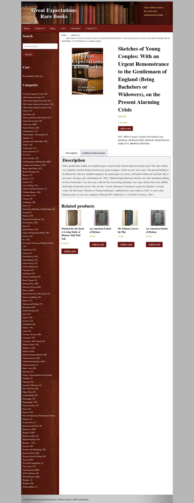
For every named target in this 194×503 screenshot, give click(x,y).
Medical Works (29, 344)
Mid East (26, 348)
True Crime (27, 466)
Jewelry (26, 321)
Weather (26, 480)
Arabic (25, 144)
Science (26, 446)
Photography (27, 402)
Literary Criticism (30, 334)
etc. (24, 239)
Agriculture (27, 114)
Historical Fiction (30, 287)
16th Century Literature (32, 97)
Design (25, 212)
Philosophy (27, 399)
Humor (25, 300)
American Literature (31, 121)
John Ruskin (27, 324)
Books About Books (30, 168)
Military (26, 351)
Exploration (27, 249)
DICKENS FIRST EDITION (141, 140)
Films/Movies (28, 256)
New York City (28, 388)
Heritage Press (28, 283)
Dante (25, 205)
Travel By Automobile (31, 463)
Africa (25, 111)
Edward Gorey (28, 229)
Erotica (25, 236)
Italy (24, 314)
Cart (62, 28)
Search (28, 54)
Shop (52, 28)
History (25, 290)
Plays (25, 409)
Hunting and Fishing (30, 304)
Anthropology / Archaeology (34, 134)
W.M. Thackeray (29, 473)
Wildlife (26, 483)
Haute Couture (28, 280)
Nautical (26, 382)
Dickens (26, 216)
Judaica (26, 327)
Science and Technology (32, 449)
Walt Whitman (28, 476)
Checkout (75, 28)
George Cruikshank (30, 276)
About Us (40, 28)
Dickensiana (27, 222)
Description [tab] (71, 153)
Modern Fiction (29, 358)
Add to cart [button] (70, 251)
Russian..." (27, 443)
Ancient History (29, 127)
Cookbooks (27, 202)
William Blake (28, 487)
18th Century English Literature (35, 100)
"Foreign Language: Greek (33, 94)
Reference (27, 429)
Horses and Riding (30, 297)
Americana (27, 124)
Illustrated (27, 307)
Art (24, 155)
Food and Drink (29, 266)
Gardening (27, 273)
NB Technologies (81, 499)
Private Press (28, 422)
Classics (26, 199)
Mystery (26, 371)
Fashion (26, 253)
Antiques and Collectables (33, 141)
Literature (27, 337)
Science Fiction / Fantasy (33, 456)
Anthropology (28, 131)
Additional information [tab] (93, 153)
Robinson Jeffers (29, 436)
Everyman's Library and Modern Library (38, 243)
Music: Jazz (27, 368)
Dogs (25, 226)
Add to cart (125, 128)
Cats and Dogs (28, 185)
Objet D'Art (27, 392)
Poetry (25, 412)
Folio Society (28, 263)
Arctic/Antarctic (29, 151)
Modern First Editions (31, 361)
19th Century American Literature (36, 104)
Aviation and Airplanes (32, 165)
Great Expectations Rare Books (53, 13)
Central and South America (33, 188)
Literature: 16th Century (32, 341)
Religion (26, 432)
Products (75, 35)
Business (26, 178)
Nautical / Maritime (30, 385)
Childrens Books (29, 192)
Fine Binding (28, 260)
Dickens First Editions (149, 136)
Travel (25, 460)
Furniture (26, 270)
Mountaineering (29, 365)
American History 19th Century (35, 117)
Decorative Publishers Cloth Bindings (37, 209)
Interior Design (28, 310)
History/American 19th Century (35, 293)
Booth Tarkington (29, 171)
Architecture (28, 148)
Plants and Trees (29, 405)
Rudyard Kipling (29, 439)
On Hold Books (28, 395)
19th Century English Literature (35, 107)
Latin (25, 331)
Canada (25, 182)
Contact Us (91, 28)
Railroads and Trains (31, 426)
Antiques (26, 138)
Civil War (26, 195)
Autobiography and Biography (34, 161)
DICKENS (122, 140)
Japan (25, 317)
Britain (25, 175)
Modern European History (33, 354)
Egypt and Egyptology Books (34, 232)
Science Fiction (29, 453)
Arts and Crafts (28, 158)
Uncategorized (28, 470)
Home (27, 28)
